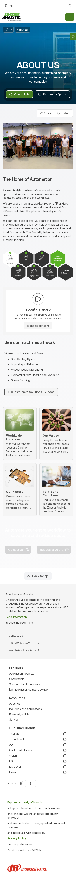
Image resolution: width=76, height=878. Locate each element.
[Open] (69, 17)
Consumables (17, 678)
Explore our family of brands (24, 802)
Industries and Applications (25, 708)
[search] (70, 6)
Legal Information (16, 616)
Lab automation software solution (29, 689)
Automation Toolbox (21, 673)
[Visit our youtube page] (32, 783)
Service (14, 719)
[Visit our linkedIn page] (22, 783)
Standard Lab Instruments (24, 684)
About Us (14, 703)
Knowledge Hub (19, 714)
